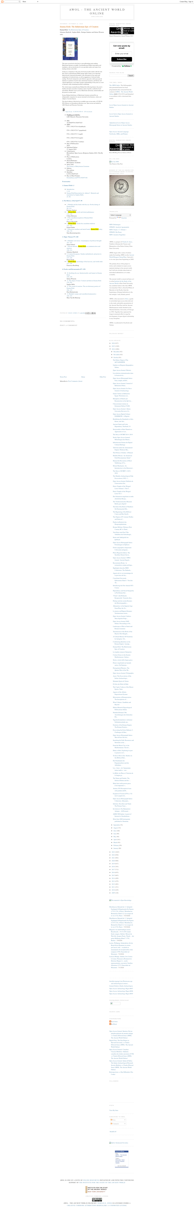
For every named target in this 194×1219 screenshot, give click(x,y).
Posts (114, 1120)
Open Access (69, 111)
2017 (113, 869)
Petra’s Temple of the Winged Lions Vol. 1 (122, 492)
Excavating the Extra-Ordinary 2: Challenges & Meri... (123, 731)
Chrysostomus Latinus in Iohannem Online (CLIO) (121, 405)
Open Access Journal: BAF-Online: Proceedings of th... (122, 622)
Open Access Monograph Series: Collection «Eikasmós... (123, 800)
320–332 (69, 296)
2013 (113, 881)
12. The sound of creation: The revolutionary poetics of (83, 287)
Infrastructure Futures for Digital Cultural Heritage (122, 443)
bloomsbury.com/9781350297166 (77, 178)
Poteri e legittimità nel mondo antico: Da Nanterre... (122, 664)
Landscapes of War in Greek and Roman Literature (122, 627)
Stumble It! (112, 1132)
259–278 (69, 277)
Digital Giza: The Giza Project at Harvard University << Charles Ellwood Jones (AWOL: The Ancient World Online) (121, 1043)
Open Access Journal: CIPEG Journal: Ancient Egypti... (121, 559)
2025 (113, 346)
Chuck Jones (73, 313)
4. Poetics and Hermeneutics (73, 269)
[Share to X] (90, 313)
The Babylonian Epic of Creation (74, 30)
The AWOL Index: (114, 85)
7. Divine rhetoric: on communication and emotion (83, 247)
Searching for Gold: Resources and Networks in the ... (123, 741)
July (115, 831)
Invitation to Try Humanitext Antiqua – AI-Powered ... (121, 810)
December (117, 352)
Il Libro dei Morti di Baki (120, 684)
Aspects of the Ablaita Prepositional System (120, 693)
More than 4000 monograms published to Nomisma (121, 820)
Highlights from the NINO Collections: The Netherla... (122, 569)
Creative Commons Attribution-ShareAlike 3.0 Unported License (97, 1205)
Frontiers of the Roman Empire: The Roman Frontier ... (122, 726)
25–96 (69, 197)
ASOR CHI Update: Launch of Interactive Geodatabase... (122, 815)
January (116, 848)
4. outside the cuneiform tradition (81, 223)
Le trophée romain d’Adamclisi (122, 652)
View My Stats (113, 1110)
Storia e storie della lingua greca (122, 660)
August (116, 828)
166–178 (69, 231)
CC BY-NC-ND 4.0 (78, 111)
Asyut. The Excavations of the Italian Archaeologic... (122, 677)
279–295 (69, 282)
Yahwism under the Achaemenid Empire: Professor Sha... (122, 449)
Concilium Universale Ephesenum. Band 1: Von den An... (123, 580)
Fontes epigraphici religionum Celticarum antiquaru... (122, 549)
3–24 (68, 191)
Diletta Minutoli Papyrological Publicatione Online (122, 708)
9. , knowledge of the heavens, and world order (85, 262)
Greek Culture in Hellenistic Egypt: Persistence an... (121, 395)
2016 (113, 872)
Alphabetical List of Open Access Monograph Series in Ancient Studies (120, 124)
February (116, 845)
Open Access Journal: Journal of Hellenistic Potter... (122, 384)
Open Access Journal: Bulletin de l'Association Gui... (123, 482)
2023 (113, 852)
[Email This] (86, 313)
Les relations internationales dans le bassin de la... (123, 374)
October (116, 357)
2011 (113, 887)
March (116, 842)
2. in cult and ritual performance (80, 212)
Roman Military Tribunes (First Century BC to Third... (122, 528)
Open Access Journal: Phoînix (122, 370)
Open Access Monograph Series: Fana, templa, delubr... (123, 379)
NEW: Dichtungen (114, 224)
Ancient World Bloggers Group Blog (121, 256)
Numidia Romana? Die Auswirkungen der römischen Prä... (122, 714)
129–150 (69, 220)
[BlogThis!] (88, 313)
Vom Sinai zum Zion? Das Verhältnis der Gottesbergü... (122, 533)
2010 (113, 890)
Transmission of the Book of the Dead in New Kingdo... (122, 632)
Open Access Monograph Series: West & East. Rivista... (123, 736)
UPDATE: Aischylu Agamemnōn (119, 227)
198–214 (69, 250)
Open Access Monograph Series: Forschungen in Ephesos (123, 543)
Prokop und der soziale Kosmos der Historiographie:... (122, 602)
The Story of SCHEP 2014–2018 (123, 434)
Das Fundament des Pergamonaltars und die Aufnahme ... (121, 763)
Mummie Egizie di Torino (121, 681)
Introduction (70, 189)
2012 (113, 884)
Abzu (126, 299)
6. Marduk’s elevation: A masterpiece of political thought (84, 241)
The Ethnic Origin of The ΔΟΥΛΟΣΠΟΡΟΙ (120, 361)
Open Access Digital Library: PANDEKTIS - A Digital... (122, 415)
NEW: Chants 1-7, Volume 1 (117, 230)
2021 (113, 858)
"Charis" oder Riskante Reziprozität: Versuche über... (122, 597)
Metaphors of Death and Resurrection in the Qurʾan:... (122, 400)
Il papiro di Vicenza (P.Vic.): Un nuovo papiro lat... (122, 795)
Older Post (103, 377)
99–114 (69, 208)
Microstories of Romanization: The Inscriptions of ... (122, 698)
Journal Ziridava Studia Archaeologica (121, 986)
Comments (115, 1124)
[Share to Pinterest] (95, 313)
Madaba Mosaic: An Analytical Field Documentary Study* (122, 457)
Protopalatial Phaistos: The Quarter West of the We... (121, 669)
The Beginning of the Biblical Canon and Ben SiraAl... (122, 513)
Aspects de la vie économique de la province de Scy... (123, 574)
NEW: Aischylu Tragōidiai (117, 235)
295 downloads (88, 111)
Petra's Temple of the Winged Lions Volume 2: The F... (122, 487)
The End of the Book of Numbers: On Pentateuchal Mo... (123, 508)
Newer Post (63, 377)
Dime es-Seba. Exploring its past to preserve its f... (123, 751)
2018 (113, 867)
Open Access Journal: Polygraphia (123, 673)
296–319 (69, 290)
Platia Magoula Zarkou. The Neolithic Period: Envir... (121, 554)
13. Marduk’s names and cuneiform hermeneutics (81, 294)
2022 (113, 855)
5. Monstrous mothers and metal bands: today (84, 229)
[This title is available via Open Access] (63, 109)
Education (118, 1160)
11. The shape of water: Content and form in (84, 281)
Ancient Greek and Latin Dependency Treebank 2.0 (121, 425)
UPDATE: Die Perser (115, 232)
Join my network (122, 1165)
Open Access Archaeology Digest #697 (121, 988)
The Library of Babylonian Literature (78, 166)
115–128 (69, 214)
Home (83, 377)
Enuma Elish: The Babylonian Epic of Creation (122, 648)
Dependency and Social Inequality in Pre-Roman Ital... (123, 592)
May (115, 837)
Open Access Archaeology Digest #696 (121, 991)
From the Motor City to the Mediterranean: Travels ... (121, 746)
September (117, 825)
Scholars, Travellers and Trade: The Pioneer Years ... (122, 805)
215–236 (69, 258)
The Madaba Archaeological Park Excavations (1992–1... (123, 477)
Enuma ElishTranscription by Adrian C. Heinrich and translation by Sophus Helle (83, 194)
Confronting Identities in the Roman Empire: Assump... (121, 643)
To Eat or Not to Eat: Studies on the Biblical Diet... (122, 757)
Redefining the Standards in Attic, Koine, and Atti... (123, 420)
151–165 (69, 225)
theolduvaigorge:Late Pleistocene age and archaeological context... (120, 982)
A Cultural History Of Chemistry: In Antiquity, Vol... (123, 638)
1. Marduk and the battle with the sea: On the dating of (83, 205)
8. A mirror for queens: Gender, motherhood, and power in (84, 255)
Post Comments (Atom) (75, 381)
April (115, 839)
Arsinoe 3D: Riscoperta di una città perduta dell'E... (122, 789)
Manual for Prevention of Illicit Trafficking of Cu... (122, 462)
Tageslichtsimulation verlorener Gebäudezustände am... (122, 721)
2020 (113, 861)
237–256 (69, 263)
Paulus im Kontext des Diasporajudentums (120, 523)
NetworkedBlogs (119, 1151)
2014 (113, 878)
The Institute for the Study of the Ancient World (102, 1182)
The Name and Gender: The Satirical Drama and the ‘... (122, 779)
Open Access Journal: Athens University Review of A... (122, 410)
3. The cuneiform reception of (80, 218)
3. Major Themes (70, 237)
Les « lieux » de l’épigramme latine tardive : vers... (122, 769)
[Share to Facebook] (92, 313)
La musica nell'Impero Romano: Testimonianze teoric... (122, 612)
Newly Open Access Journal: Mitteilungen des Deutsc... (122, 438)
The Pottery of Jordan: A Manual (123, 453)
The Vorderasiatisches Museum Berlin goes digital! (122, 503)
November (117, 354)
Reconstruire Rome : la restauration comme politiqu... (123, 564)
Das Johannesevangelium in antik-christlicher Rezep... (123, 497)
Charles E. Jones (127, 242)
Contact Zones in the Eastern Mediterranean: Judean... (121, 656)
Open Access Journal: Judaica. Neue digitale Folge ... (122, 617)
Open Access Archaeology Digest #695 (121, 994)
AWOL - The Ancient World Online (97, 11)
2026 (113, 343)
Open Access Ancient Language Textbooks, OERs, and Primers (119, 133)
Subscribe (122, 59)
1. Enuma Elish (68, 185)
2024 (113, 349)
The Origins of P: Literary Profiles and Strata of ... (123, 518)
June (115, 834)
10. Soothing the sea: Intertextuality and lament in (84, 274)
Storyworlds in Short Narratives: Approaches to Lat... (122, 430)
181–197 (69, 243)
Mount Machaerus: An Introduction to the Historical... (123, 467)
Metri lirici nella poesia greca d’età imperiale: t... (122, 784)
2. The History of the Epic (72, 201)
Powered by (116, 66)
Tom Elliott (113, 1024)
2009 (113, 893)
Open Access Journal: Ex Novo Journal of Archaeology (122, 389)
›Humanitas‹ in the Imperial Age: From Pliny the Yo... (123, 607)
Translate (124, 218)
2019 (113, 864)
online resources (91, 1180)
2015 (113, 875)
